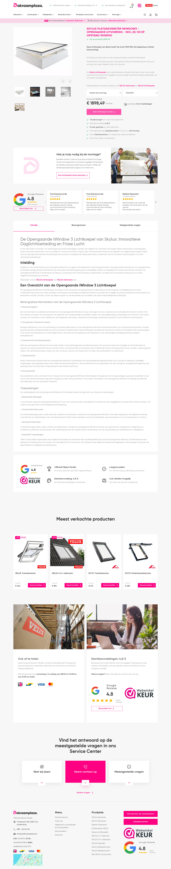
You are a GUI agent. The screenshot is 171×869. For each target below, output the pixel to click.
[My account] (150, 14)
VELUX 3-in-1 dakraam (101, 840)
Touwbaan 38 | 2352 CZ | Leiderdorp (27, 823)
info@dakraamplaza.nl (27, 834)
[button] (145, 15)
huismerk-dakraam (74, 20)
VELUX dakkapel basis (101, 847)
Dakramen (17, 14)
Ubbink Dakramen (99, 825)
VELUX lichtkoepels (146, 86)
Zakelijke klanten (140, 822)
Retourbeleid (60, 831)
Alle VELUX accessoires (101, 854)
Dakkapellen (47, 14)
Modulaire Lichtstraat (84, 14)
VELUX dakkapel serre (101, 851)
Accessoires (102, 14)
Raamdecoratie (64, 14)
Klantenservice (61, 817)
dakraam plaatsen (116, 20)
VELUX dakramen (127, 86)
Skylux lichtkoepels (98, 72)
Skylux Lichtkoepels (100, 832)
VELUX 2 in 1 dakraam (100, 836)
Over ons (59, 821)
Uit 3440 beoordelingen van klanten (69, 482)
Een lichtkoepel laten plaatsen (72, 175)
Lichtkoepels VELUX (100, 828)
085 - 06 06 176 (23, 829)
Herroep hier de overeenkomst (140, 814)
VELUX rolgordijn (98, 843)
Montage (116, 14)
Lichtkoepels (32, 14)
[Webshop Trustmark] (139, 5)
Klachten (59, 835)
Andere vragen (83, 793)
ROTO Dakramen (99, 821)
